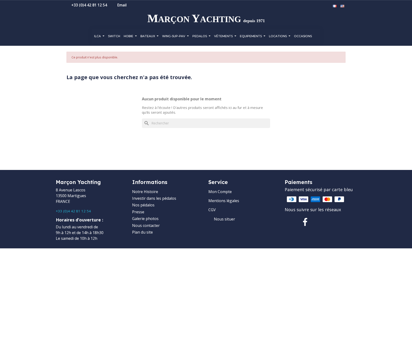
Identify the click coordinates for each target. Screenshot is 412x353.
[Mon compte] (320, 6)
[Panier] (327, 6)
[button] (313, 6)
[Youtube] (335, 222)
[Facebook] (305, 222)
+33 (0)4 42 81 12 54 (73, 211)
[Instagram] (320, 222)
